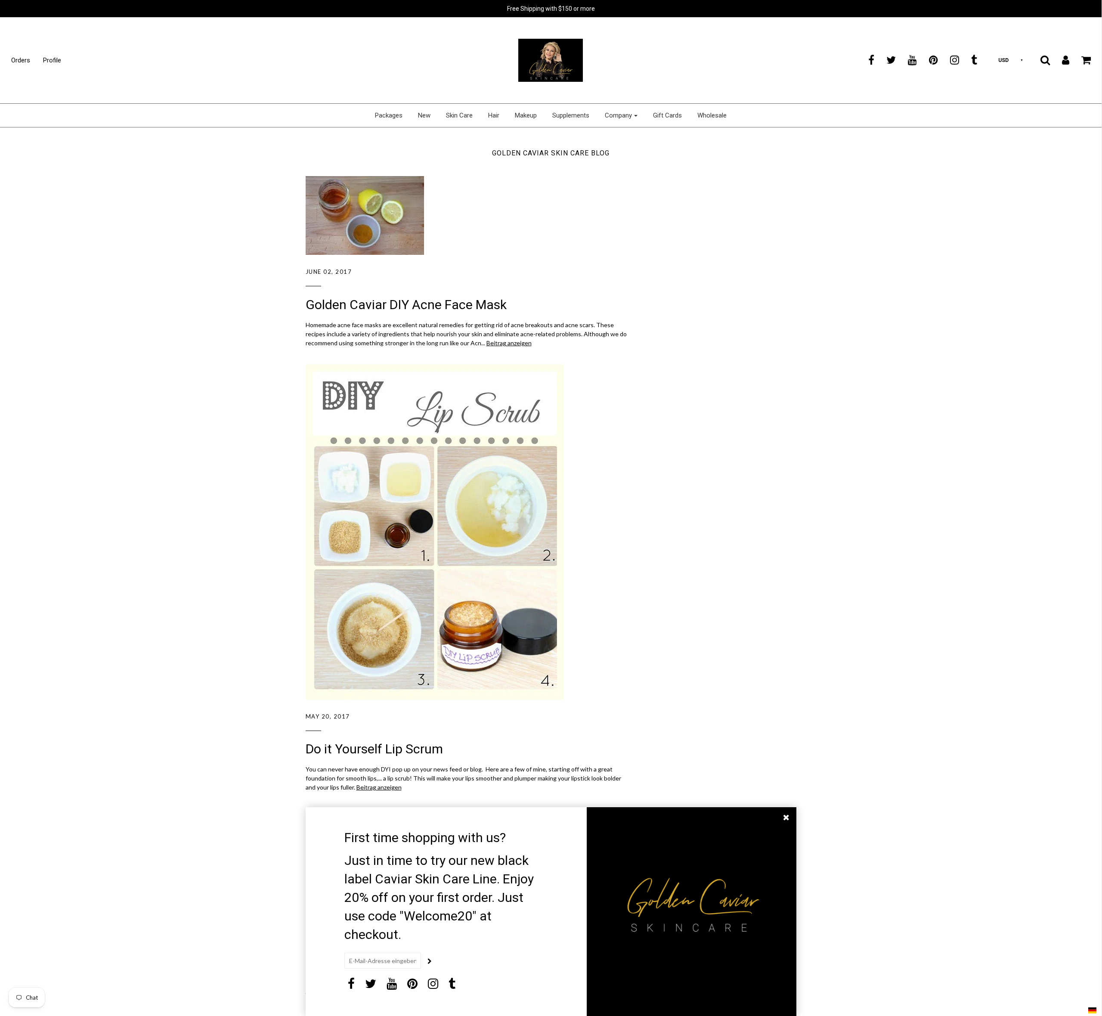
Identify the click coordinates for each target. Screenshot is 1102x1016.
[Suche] (1040, 60)
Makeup (526, 115)
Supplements (570, 115)
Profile (52, 60)
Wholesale (712, 115)
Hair (493, 115)
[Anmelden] (1060, 60)
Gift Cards (667, 115)
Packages (388, 115)
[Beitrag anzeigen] (467, 215)
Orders (20, 60)
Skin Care (459, 115)
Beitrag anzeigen (509, 343)
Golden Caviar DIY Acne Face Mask (406, 304)
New (424, 115)
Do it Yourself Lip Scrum (374, 748)
